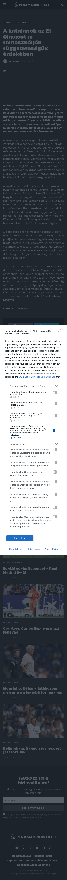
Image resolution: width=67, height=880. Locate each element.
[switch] (55, 392)
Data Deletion (16, 549)
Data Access (33, 549)
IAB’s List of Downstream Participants (37, 377)
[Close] (61, 331)
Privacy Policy (51, 549)
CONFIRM (20, 538)
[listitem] (33, 386)
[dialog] (33, 440)
